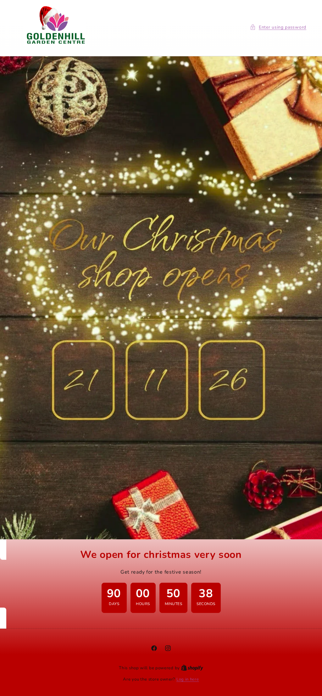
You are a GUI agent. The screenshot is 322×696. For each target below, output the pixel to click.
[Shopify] (192, 668)
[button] (278, 27)
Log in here (187, 679)
